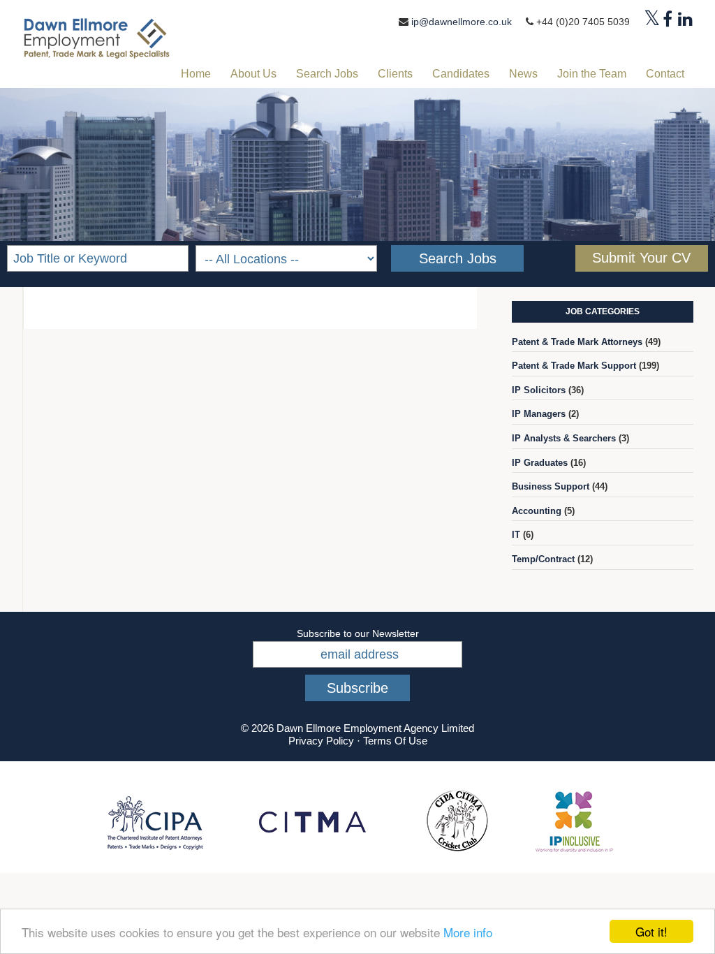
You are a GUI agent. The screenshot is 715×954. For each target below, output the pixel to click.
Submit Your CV (641, 257)
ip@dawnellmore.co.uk (461, 21)
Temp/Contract (543, 559)
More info (467, 932)
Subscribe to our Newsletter (358, 633)
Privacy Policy (321, 741)
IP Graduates (540, 462)
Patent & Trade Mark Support (574, 365)
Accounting (536, 511)
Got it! (651, 931)
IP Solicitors (539, 390)
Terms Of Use (395, 741)
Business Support (550, 486)
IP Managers (539, 414)
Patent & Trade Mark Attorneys (577, 342)
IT (516, 534)
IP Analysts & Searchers (564, 438)
